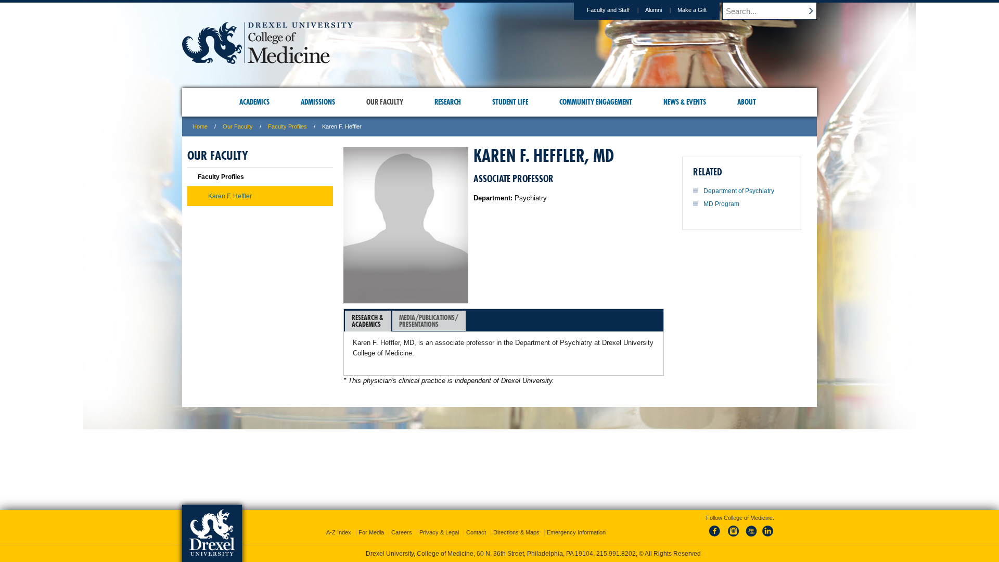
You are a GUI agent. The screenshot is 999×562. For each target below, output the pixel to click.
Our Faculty (238, 126)
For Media (371, 532)
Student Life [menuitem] (510, 102)
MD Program (721, 204)
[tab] (368, 321)
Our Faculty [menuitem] (384, 102)
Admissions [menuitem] (318, 102)
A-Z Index (338, 532)
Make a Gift (692, 10)
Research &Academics (367, 320)
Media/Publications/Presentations (428, 320)
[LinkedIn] (768, 537)
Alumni (653, 10)
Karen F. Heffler (230, 196)
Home (200, 126)
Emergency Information (576, 532)
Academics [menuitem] (254, 102)
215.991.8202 (616, 553)
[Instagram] (733, 537)
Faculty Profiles (287, 126)
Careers (401, 532)
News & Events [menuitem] (684, 102)
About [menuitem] (746, 102)
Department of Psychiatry (738, 191)
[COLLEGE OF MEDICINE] (267, 61)
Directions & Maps (516, 532)
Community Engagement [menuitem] (595, 102)
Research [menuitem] (447, 102)
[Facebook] (716, 537)
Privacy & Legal (439, 532)
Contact (476, 532)
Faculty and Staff (608, 10)
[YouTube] (751, 537)
